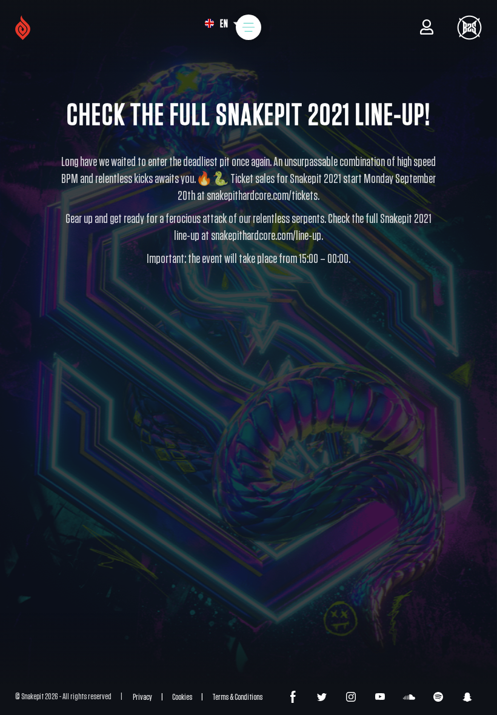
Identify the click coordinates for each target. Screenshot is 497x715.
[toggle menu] (248, 27)
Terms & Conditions (237, 697)
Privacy (142, 697)
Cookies (182, 697)
